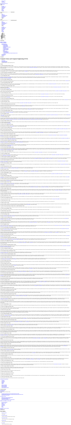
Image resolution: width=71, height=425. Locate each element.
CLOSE (1, 19)
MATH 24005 (31, 67)
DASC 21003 (54, 83)
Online (2, 400)
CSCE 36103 (7, 349)
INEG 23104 (27, 119)
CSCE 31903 (8, 88)
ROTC (4, 50)
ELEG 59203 (5, 246)
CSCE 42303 (20, 242)
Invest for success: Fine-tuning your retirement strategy (8, 399)
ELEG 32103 (12, 239)
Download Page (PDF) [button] (4, 415)
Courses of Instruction (5, 52)
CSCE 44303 (40, 281)
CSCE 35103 (30, 268)
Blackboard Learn (4, 27)
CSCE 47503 (1, 183)
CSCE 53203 (15, 265)
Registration (4, 47)
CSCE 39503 (8, 149)
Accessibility (3, 404)
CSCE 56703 (10, 315)
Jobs (2, 406)
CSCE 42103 (12, 349)
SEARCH (13, 20)
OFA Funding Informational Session (6, 398)
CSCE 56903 (20, 321)
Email (2, 9)
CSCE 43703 (66, 274)
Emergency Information (4, 402)
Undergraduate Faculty (6, 51)
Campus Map (3, 7)
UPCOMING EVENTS (3, 396)
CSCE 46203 (6, 315)
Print (2, 25)
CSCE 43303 (1, 239)
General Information (4, 43)
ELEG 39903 (16, 239)
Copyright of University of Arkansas (4, 408)
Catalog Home (3, 2)
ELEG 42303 (1, 246)
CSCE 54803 (40, 158)
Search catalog (2, 20)
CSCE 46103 (12, 324)
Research (3, 382)
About (2, 383)
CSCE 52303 (24, 242)
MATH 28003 (2, 115)
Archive (3, 17)
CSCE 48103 (64, 345)
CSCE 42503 (66, 218)
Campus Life (3, 381)
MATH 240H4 (10, 77)
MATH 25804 (21, 239)
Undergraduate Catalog (4, 15)
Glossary (4, 53)
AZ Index (3, 1)
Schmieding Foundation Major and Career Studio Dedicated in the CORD (10, 393)
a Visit (6, 400)
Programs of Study (5, 45)
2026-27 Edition (3, 42)
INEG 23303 (23, 119)
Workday (3, 10)
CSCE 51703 (67, 228)
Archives (3, 55)
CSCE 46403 (16, 321)
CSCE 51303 (60, 225)
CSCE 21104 (66, 80)
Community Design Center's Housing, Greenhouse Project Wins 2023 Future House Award (12, 394)
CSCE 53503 (24, 271)
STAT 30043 (40, 119)
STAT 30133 (36, 119)
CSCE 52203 (6, 239)
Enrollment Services (5, 46)
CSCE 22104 (46, 96)
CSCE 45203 (67, 235)
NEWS (1, 392)
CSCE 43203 (62, 228)
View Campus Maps (2, 390)
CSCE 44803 (35, 158)
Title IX (3, 403)
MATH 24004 (35, 67)
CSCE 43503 (20, 271)
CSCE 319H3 (60, 90)
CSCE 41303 (56, 225)
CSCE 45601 (28, 204)
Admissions (3, 380)
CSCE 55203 (65, 288)
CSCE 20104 (50, 83)
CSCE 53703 (1, 149)
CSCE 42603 (46, 232)
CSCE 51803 (50, 232)
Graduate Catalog (4, 23)
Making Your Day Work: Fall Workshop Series (7, 397)
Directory (3, 8)
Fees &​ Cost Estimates (6, 48)
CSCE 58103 (1, 346)
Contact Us (3, 405)
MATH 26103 (68, 114)
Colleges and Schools (5, 49)
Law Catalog (3, 16)
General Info (3, 22)
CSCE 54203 (45, 281)
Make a (9, 400)
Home (2, 21)
